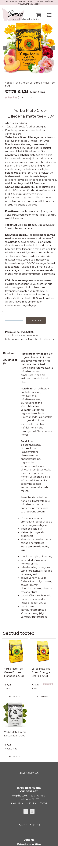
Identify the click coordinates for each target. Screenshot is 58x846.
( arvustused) (26, 97)
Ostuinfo (29, 839)
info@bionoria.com (29, 787)
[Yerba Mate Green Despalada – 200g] (15, 714)
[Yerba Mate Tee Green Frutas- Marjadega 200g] (15, 651)
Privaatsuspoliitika (29, 844)
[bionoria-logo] (12, 9)
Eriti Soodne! (47, 339)
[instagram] (32, 811)
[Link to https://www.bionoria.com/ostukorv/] (38, 15)
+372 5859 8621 (29, 791)
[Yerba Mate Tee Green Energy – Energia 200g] (43, 651)
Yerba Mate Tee (30, 339)
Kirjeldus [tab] (8, 353)
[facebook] (25, 811)
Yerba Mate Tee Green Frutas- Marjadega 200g (14, 672)
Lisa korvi (35, 320)
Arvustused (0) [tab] (10, 361)
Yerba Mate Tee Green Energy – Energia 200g (41, 672)
